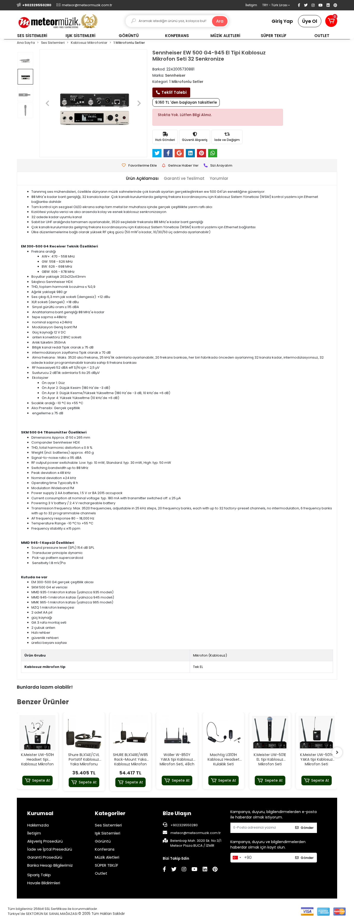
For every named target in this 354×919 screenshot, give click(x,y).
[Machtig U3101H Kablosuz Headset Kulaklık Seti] (224, 733)
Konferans (105, 849)
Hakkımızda (38, 825)
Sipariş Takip (39, 875)
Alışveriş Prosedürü (45, 841)
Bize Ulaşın (177, 813)
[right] (337, 752)
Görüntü (103, 841)
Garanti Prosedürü (44, 857)
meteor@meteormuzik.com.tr (196, 832)
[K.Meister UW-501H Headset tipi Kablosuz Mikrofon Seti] (37, 733)
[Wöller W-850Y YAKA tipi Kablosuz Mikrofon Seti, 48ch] (177, 733)
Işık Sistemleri (107, 833)
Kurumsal (40, 813)
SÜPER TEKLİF (106, 865)
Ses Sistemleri (108, 825)
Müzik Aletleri (107, 857)
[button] (331, 21)
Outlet (101, 873)
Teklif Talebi (174, 92)
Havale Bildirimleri (43, 883)
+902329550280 (184, 825)
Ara (219, 21)
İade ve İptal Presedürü (49, 849)
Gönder (307, 827)
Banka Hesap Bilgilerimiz (50, 865)
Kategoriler (110, 813)
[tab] (142, 178)
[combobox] (237, 857)
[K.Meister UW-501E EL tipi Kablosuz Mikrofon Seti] (270, 733)
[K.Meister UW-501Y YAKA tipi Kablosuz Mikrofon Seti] (317, 733)
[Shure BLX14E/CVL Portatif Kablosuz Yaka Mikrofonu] (84, 733)
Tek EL (198, 666)
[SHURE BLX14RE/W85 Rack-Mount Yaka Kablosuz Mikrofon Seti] (130, 733)
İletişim (251, 5)
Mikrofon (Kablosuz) (210, 655)
